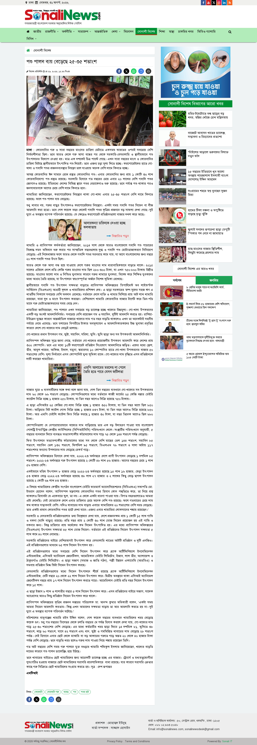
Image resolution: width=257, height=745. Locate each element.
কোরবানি (38, 691)
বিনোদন (129, 31)
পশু (74, 691)
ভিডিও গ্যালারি (206, 31)
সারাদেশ (83, 31)
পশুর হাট (85, 691)
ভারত (66, 691)
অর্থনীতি (67, 31)
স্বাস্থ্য (171, 31)
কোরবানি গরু (53, 691)
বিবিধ (30, 39)
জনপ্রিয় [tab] (214, 280)
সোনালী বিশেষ (146, 31)
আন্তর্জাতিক (101, 31)
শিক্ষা (162, 31)
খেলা (114, 31)
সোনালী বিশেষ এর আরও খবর (195, 269)
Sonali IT (227, 741)
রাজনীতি (50, 31)
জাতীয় (37, 31)
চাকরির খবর (186, 31)
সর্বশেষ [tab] (177, 280)
